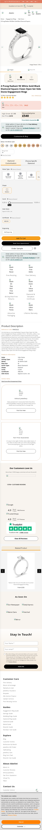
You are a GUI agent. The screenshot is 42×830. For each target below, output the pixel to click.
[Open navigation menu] (38, 13)
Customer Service (9, 790)
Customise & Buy (21, 136)
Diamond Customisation (11, 162)
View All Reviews (21, 539)
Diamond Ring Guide (9, 719)
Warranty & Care (8, 688)
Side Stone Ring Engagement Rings (11, 381)
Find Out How (21, 410)
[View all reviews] (7, 97)
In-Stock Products (29, 128)
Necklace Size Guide (10, 730)
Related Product (21, 548)
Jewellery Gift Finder (9, 747)
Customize (20, 826)
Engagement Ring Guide (11, 711)
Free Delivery (7, 682)
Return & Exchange (9, 685)
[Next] (39, 47)
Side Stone (21, 19)
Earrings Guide (8, 713)
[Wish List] (29, 13)
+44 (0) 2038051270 (16, 130)
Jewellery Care (7, 752)
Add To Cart (21, 238)
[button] (21, 145)
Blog (4, 739)
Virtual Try (6, 778)
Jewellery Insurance (9, 691)
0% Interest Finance (9, 696)
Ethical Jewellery (8, 773)
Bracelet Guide (8, 727)
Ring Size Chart (8, 755)
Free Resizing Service (10, 701)
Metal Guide (7, 724)
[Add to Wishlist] (35, 248)
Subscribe (21, 666)
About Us (6, 767)
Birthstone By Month (10, 744)
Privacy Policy (12, 815)
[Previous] (2, 47)
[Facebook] (37, 790)
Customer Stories (9, 742)
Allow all (21, 822)
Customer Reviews (9, 770)
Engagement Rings (11, 19)
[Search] (25, 13)
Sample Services (8, 699)
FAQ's (5, 781)
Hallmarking (7, 750)
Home (2, 19)
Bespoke (6, 693)
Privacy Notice (12, 662)
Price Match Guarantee (29, 120)
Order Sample (17, 248)
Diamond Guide (8, 722)
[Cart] (33, 13)
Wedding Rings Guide (10, 716)
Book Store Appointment (21, 243)
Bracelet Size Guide (9, 758)
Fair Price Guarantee (10, 775)
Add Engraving (8, 232)
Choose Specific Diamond (31, 162)
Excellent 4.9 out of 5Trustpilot (21, 6)
